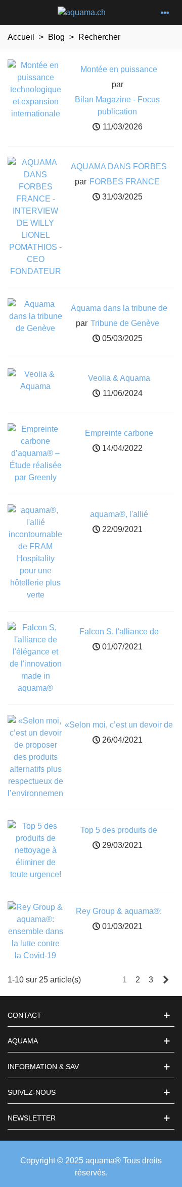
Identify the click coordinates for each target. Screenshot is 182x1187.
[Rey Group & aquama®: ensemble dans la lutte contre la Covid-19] (35, 931)
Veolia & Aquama (119, 378)
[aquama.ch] (82, 13)
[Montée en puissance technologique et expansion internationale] (35, 89)
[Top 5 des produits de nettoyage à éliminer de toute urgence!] (35, 849)
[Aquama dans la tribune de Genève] (35, 315)
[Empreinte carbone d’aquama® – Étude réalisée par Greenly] (35, 452)
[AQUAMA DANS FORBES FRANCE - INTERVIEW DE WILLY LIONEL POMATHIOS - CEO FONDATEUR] (35, 216)
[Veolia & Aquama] (35, 379)
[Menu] (164, 12)
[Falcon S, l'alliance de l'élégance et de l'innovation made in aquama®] (35, 657)
